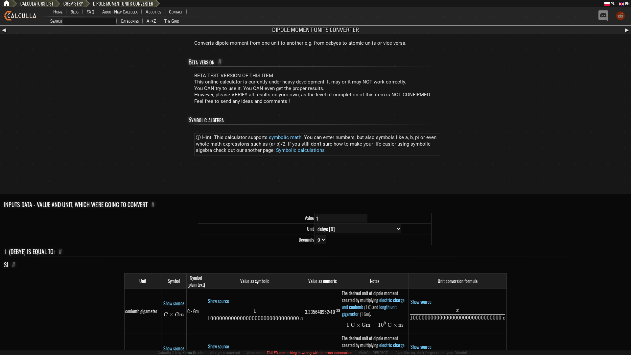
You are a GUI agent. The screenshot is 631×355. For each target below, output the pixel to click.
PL (612, 4)
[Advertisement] (315, 176)
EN (627, 4)
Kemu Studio (192, 353)
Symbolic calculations (300, 150)
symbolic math (285, 137)
